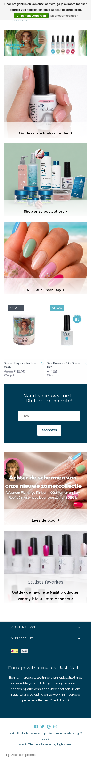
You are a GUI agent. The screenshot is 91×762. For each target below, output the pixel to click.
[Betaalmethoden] (16, 650)
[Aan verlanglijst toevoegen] (42, 363)
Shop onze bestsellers (44, 211)
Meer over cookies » (64, 15)
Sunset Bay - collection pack (20, 365)
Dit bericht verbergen (31, 15)
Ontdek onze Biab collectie (44, 133)
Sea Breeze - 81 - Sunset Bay (64, 365)
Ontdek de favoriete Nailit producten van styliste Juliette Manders (45, 595)
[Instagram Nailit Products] (55, 727)
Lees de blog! (44, 520)
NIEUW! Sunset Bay (44, 290)
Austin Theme (28, 744)
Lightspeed (64, 744)
